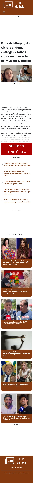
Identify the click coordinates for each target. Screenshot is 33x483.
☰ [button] (4, 11)
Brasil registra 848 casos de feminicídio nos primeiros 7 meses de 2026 (17, 174)
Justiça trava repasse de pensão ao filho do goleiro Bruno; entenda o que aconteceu (17, 192)
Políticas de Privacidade (17, 467)
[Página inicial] (16, 461)
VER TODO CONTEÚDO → (16, 149)
